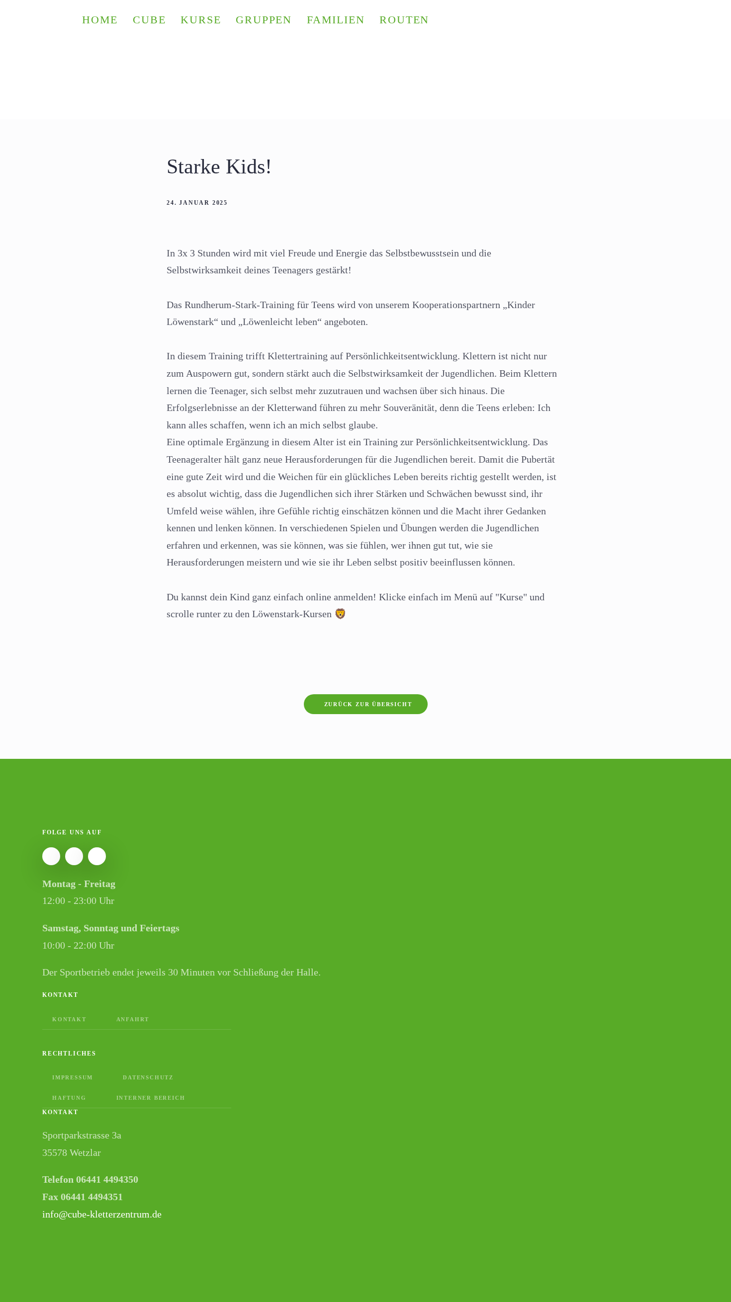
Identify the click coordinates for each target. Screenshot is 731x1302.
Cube (149, 19)
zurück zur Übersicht (368, 704)
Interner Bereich (150, 1098)
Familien (336, 19)
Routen (404, 19)
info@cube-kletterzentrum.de (102, 1214)
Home (100, 19)
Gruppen (264, 19)
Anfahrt (133, 1019)
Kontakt (69, 1019)
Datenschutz (148, 1077)
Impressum (72, 1077)
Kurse (201, 19)
